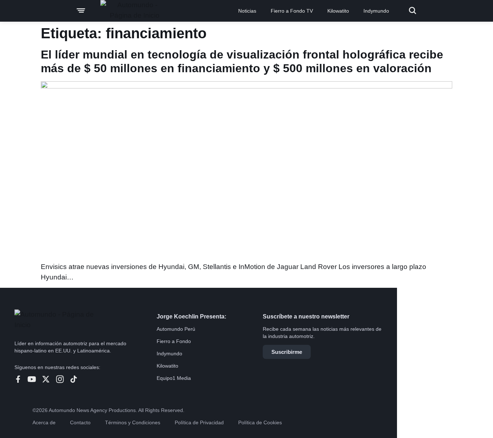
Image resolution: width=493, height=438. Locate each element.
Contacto (80, 422)
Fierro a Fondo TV (292, 11)
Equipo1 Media (174, 378)
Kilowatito (338, 11)
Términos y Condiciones (132, 422)
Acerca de (44, 422)
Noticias (247, 11)
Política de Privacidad (199, 422)
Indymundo (376, 11)
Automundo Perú (176, 329)
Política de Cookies (260, 422)
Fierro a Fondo (174, 341)
